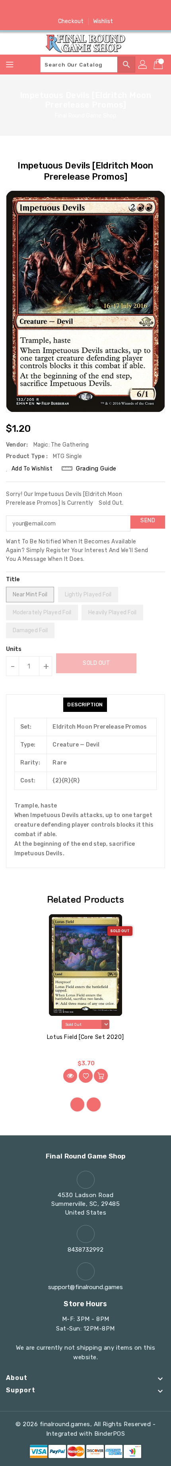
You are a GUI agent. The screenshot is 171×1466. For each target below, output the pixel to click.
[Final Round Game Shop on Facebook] (55, 9)
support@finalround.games (85, 1287)
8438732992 (86, 1249)
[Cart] (159, 65)
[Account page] (143, 65)
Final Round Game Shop (85, 115)
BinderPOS (109, 1433)
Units (14, 649)
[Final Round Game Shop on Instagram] (85, 9)
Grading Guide (96, 468)
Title (13, 579)
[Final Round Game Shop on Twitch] (116, 9)
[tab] (85, 705)
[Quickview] (70, 1076)
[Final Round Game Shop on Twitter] (70, 9)
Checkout (71, 21)
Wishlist (103, 21)
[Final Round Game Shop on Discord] (101, 9)
